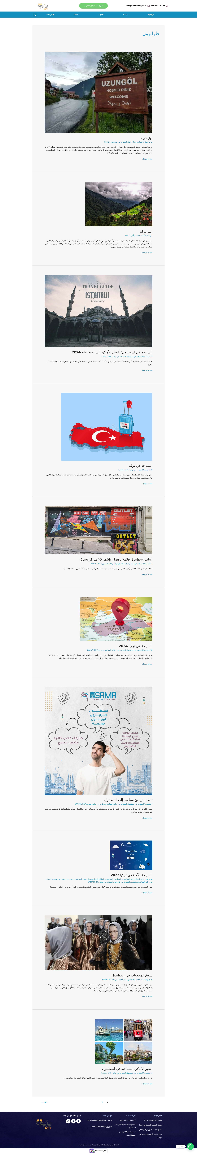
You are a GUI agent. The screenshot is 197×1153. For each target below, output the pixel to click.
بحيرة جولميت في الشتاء (128, 1120)
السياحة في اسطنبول (135, 356)
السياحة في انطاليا (119, 650)
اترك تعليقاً (148, 142)
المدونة (101, 14)
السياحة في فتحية (106, 882)
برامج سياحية (91, 804)
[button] (35, 15)
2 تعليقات (148, 563)
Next (44, 1102)
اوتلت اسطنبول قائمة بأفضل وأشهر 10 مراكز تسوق (116, 559)
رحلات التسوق (107, 563)
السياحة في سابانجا (138, 882)
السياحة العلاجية (137, 879)
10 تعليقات (148, 469)
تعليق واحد (148, 879)
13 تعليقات (148, 356)
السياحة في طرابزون (119, 142)
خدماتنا (126, 14)
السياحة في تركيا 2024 (135, 646)
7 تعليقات (148, 804)
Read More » (147, 158)
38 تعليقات (148, 650)
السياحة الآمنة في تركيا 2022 (131, 875)
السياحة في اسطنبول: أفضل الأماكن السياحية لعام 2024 (112, 352)
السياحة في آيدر (137, 235)
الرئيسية (151, 14)
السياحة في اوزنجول (135, 142)
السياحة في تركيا (119, 356)
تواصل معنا (50, 14)
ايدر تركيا (146, 231)
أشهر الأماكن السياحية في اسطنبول (127, 1069)
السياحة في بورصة (59, 879)
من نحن (76, 14)
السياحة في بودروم (74, 879)
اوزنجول (146, 138)
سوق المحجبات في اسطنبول (131, 975)
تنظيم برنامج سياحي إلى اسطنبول (128, 800)
